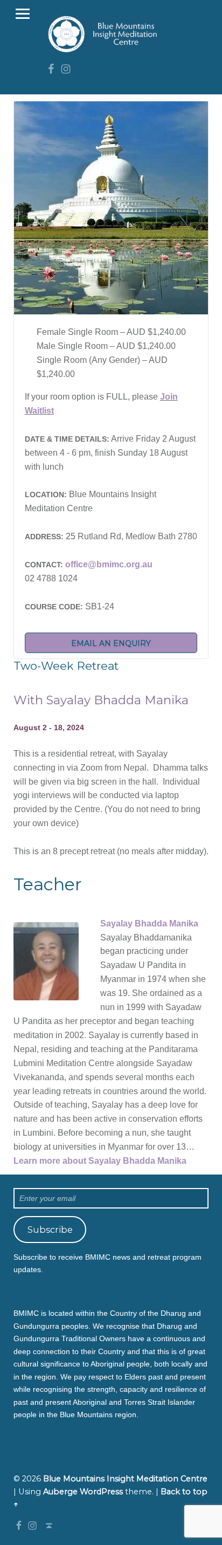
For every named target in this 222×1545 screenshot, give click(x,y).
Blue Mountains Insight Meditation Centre (125, 1479)
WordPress (101, 1491)
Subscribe (50, 1229)
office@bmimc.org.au (108, 564)
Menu (23, 14)
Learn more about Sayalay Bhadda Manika (99, 1160)
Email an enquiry (111, 643)
